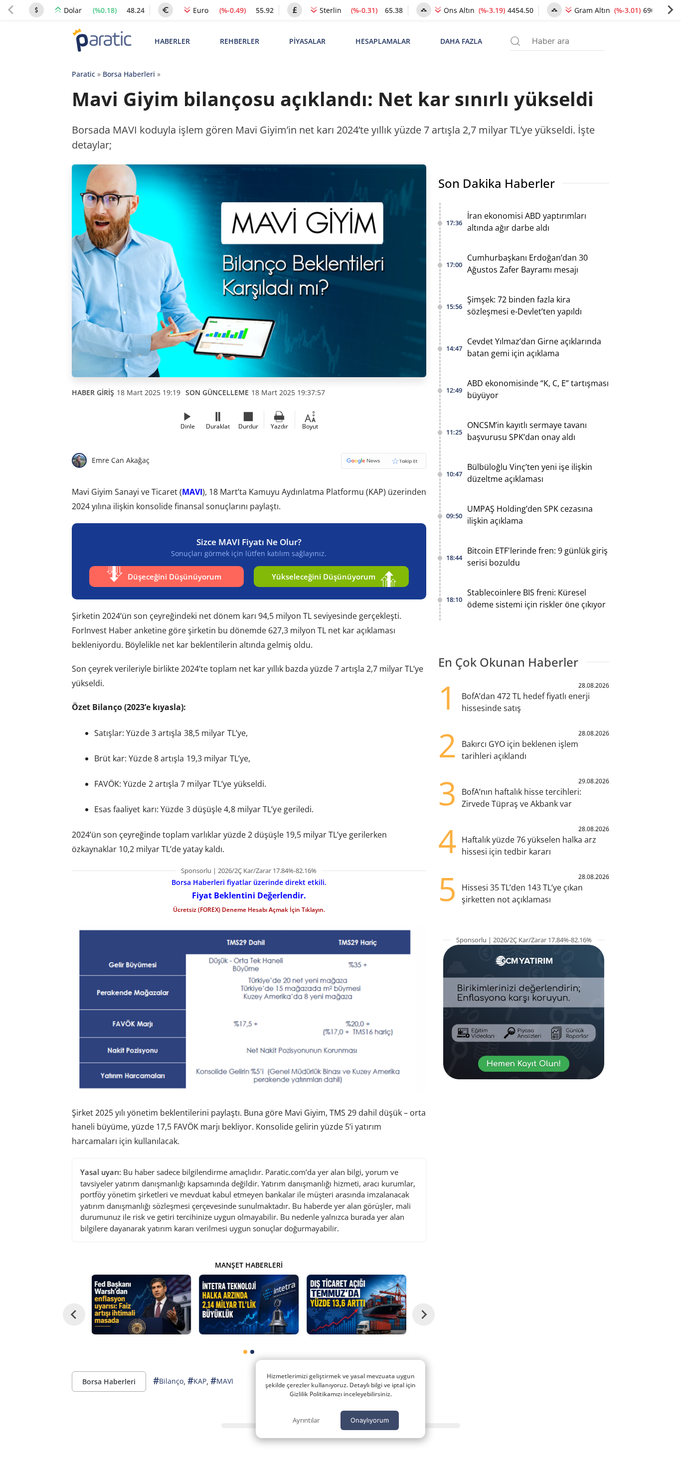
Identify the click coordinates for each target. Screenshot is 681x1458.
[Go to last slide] (74, 1314)
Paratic (83, 74)
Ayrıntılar (306, 1420)
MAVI (192, 491)
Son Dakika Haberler (496, 183)
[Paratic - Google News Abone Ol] (383, 464)
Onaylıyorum (369, 1420)
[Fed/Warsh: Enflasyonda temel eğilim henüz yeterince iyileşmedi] (141, 1304)
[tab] (245, 1352)
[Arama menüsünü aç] (515, 41)
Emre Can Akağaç (121, 460)
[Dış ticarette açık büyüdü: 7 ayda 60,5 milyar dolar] (356, 1304)
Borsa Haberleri (129, 74)
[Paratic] (102, 41)
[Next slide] (670, 10)
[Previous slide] (11, 10)
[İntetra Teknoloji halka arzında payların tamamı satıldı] (249, 1304)
